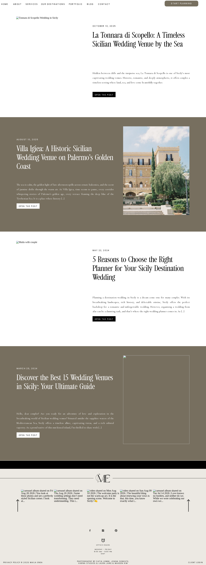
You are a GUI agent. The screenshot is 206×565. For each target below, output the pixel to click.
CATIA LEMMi (103, 561)
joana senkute (119, 561)
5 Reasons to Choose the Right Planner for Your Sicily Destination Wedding (138, 269)
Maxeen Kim (121, 563)
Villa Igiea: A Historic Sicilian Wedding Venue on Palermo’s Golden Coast (65, 158)
